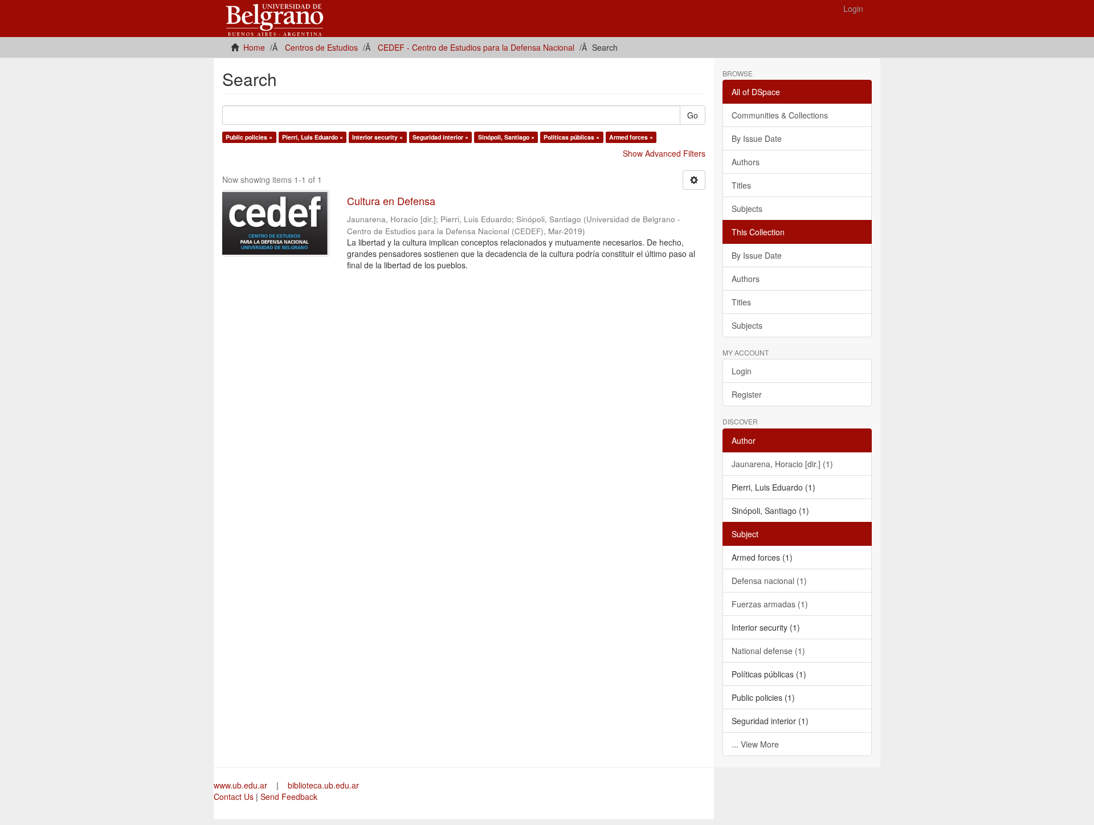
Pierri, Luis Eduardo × (312, 137)
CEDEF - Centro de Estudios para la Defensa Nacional (476, 47)
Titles (741, 185)
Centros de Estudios (321, 47)
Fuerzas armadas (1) (770, 604)
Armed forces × (631, 137)
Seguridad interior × (440, 137)
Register (747, 394)
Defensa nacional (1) (769, 580)
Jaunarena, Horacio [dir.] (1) (782, 463)
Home (254, 47)
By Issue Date (757, 138)
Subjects (747, 208)
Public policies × (249, 137)
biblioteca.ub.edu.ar (323, 785)
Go (692, 115)
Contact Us (234, 796)
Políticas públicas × (571, 137)
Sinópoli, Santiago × (506, 137)
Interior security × (377, 137)
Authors (746, 162)
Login (742, 371)
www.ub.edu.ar (242, 785)
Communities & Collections (780, 115)
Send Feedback (288, 796)
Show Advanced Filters (664, 153)
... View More (755, 744)
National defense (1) (768, 650)
